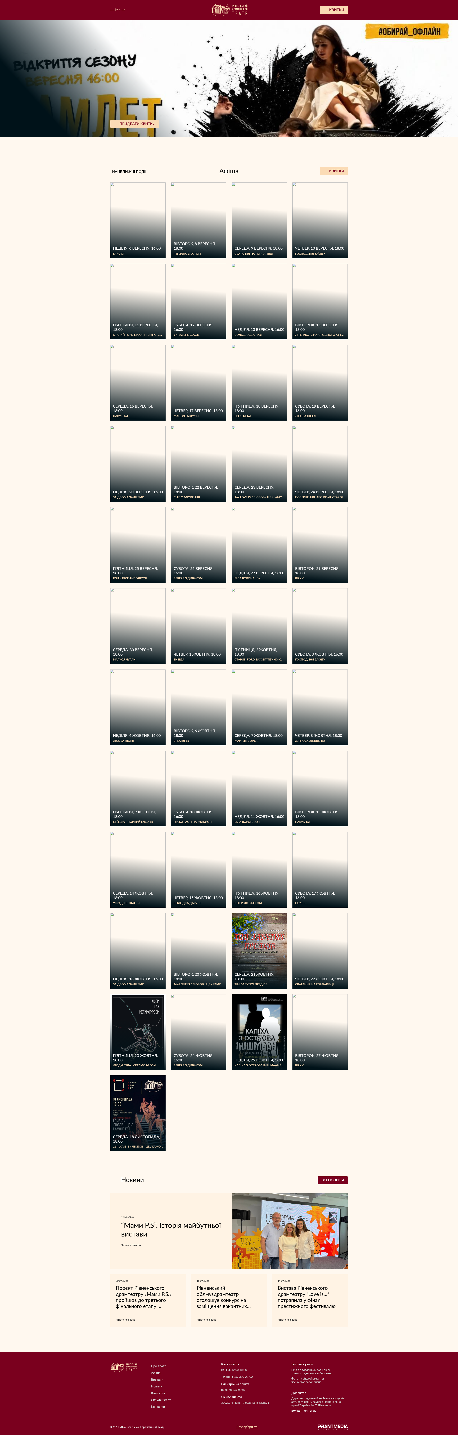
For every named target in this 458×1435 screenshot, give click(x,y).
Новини (156, 1386)
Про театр (158, 1366)
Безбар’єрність (247, 1427)
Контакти (158, 1407)
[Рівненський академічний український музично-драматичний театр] (229, 10)
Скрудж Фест (161, 1400)
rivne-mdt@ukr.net (233, 1389)
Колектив (158, 1393)
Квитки (336, 171)
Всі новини (332, 1180)
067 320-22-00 (243, 1376)
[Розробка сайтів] (333, 1427)
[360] (140, 9)
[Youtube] (163, 9)
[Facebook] (147, 10)
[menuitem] (140, 9)
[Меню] (117, 10)
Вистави (157, 1380)
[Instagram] (155, 10)
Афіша (156, 1373)
